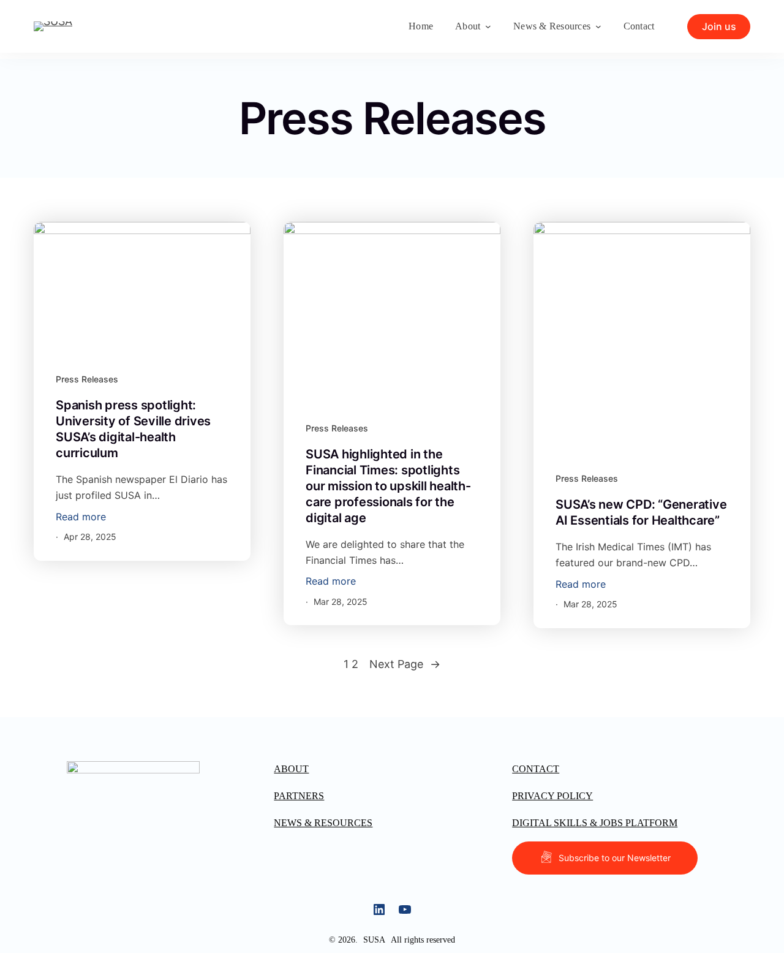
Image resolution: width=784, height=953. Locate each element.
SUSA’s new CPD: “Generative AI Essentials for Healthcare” (641, 512)
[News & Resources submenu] (598, 26)
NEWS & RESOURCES (323, 823)
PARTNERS (299, 796)
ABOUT (291, 769)
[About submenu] (488, 26)
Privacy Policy (552, 796)
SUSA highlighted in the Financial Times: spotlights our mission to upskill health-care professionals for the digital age (388, 486)
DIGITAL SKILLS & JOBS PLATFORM (594, 823)
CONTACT (535, 769)
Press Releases (87, 379)
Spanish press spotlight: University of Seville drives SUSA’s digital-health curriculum (133, 429)
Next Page (404, 664)
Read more (81, 517)
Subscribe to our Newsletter (615, 857)
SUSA (374, 939)
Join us (719, 26)
